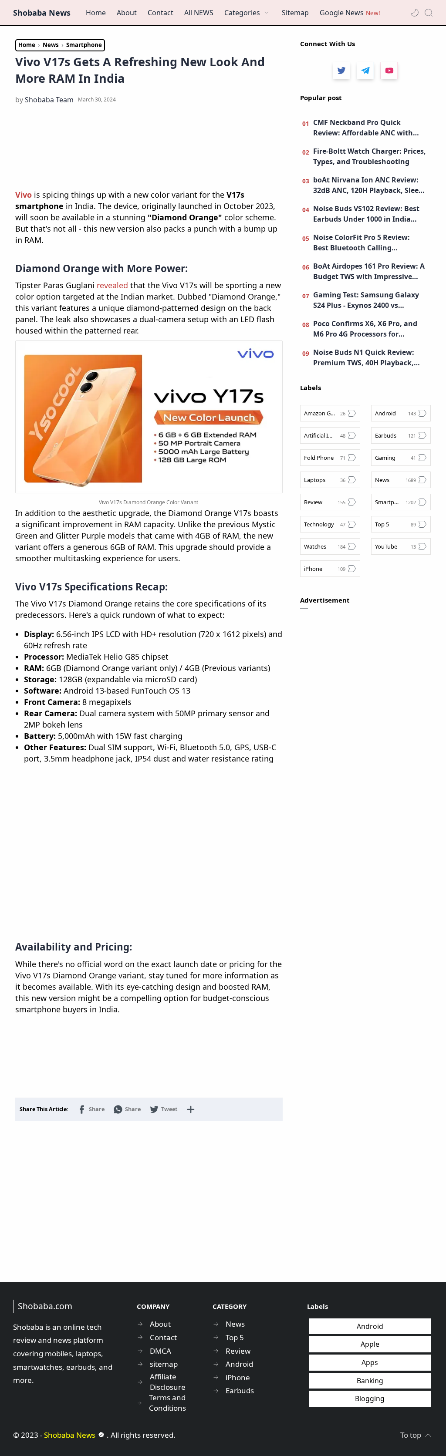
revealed (112, 285)
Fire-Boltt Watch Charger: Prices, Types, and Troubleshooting (369, 156)
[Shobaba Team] (49, 99)
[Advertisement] (149, 147)
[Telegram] (365, 70)
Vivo (23, 194)
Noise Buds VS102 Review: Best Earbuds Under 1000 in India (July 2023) (366, 214)
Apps (370, 1362)
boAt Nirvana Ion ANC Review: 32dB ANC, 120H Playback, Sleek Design (368, 185)
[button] (414, 12)
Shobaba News (42, 12)
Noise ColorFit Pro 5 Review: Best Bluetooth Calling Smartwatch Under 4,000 (361, 243)
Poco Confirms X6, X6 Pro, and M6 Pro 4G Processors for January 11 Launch (365, 329)
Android (370, 1326)
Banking (370, 1380)
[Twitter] (341, 70)
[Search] (428, 12)
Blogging (370, 1398)
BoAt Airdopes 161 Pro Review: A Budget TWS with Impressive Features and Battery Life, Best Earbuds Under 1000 (369, 271)
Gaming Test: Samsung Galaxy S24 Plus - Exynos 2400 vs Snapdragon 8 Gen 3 (366, 300)
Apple (370, 1344)
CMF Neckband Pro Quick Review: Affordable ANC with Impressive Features (363, 128)
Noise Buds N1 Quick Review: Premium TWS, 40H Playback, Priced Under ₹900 (363, 357)
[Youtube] (389, 70)
